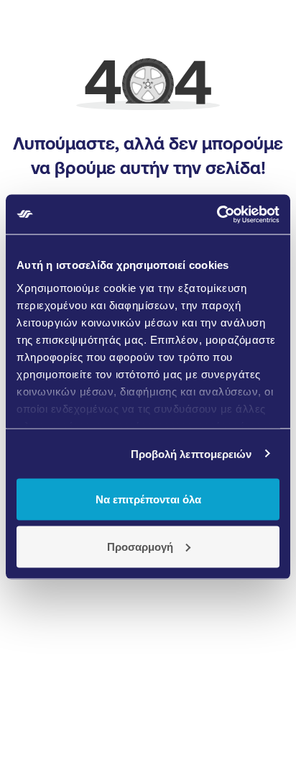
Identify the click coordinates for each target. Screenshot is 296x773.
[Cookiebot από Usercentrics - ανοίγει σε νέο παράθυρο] (216, 214)
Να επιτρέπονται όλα (148, 499)
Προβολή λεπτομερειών (191, 453)
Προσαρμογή (140, 546)
